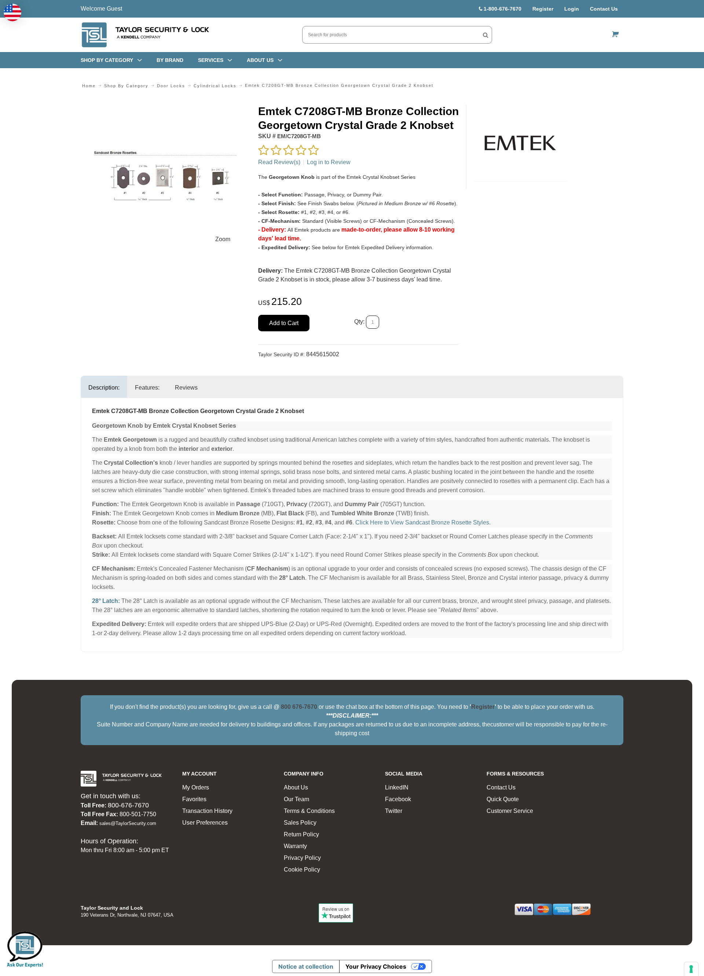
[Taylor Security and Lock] (145, 34)
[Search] (485, 35)
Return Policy (301, 834)
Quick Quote (503, 799)
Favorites (194, 799)
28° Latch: (106, 601)
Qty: (359, 322)
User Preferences (205, 823)
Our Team (296, 799)
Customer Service (510, 811)
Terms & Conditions (309, 811)
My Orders (195, 787)
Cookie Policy (302, 869)
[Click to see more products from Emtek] (520, 142)
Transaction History (207, 811)
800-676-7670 (128, 805)
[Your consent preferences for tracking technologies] (691, 969)
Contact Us (604, 9)
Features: (147, 387)
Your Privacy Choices (375, 966)
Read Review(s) (279, 162)
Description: (104, 387)
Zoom (222, 239)
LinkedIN (396, 787)
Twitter (393, 811)
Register (542, 9)
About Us (296, 787)
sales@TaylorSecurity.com (127, 823)
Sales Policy (300, 823)
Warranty (295, 846)
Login (571, 9)
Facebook (398, 799)
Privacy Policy (302, 858)
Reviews (186, 387)
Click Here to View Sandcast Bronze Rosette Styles (422, 522)
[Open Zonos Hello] (12, 12)
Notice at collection (305, 966)
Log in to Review (329, 162)
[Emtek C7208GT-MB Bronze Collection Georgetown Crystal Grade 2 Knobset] (166, 109)
